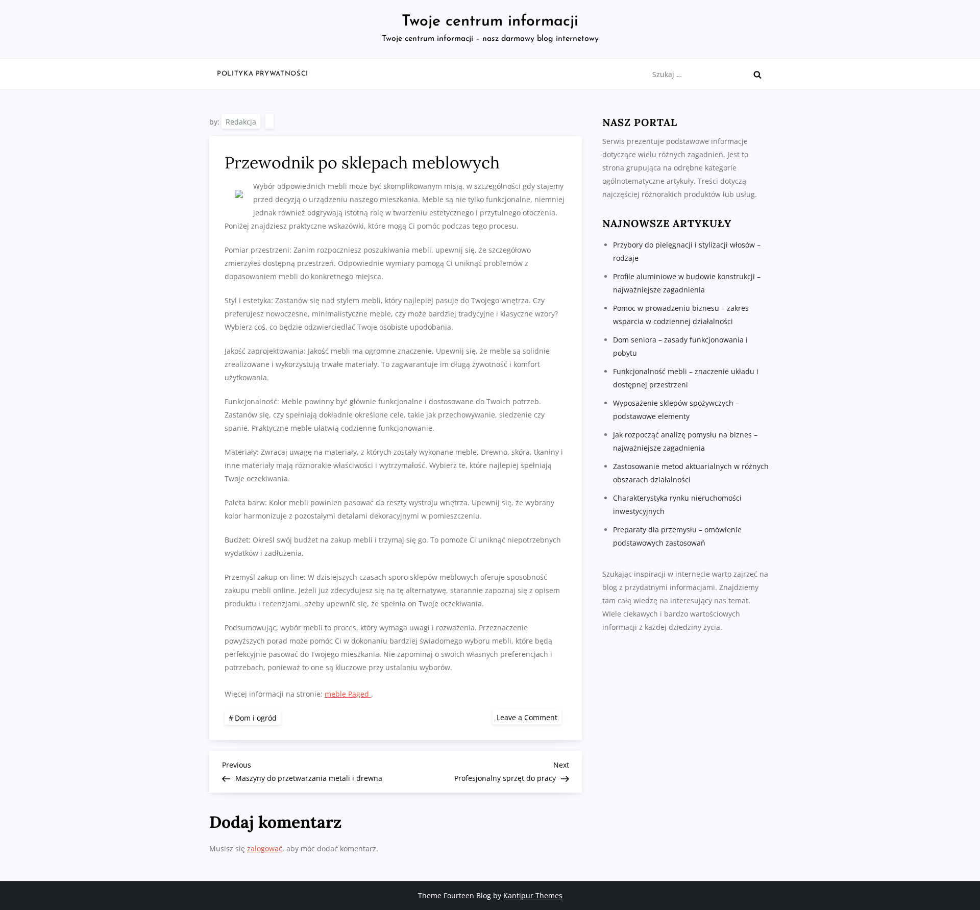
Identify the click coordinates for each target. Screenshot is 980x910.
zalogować (264, 848)
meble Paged (348, 694)
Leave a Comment (529, 716)
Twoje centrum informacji (490, 22)
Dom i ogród (256, 718)
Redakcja (241, 122)
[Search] (757, 74)
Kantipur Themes (532, 895)
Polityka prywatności (262, 73)
